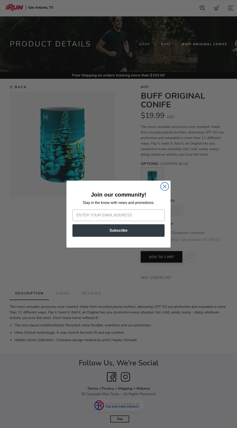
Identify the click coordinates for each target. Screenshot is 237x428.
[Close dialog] (165, 186)
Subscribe (118, 230)
